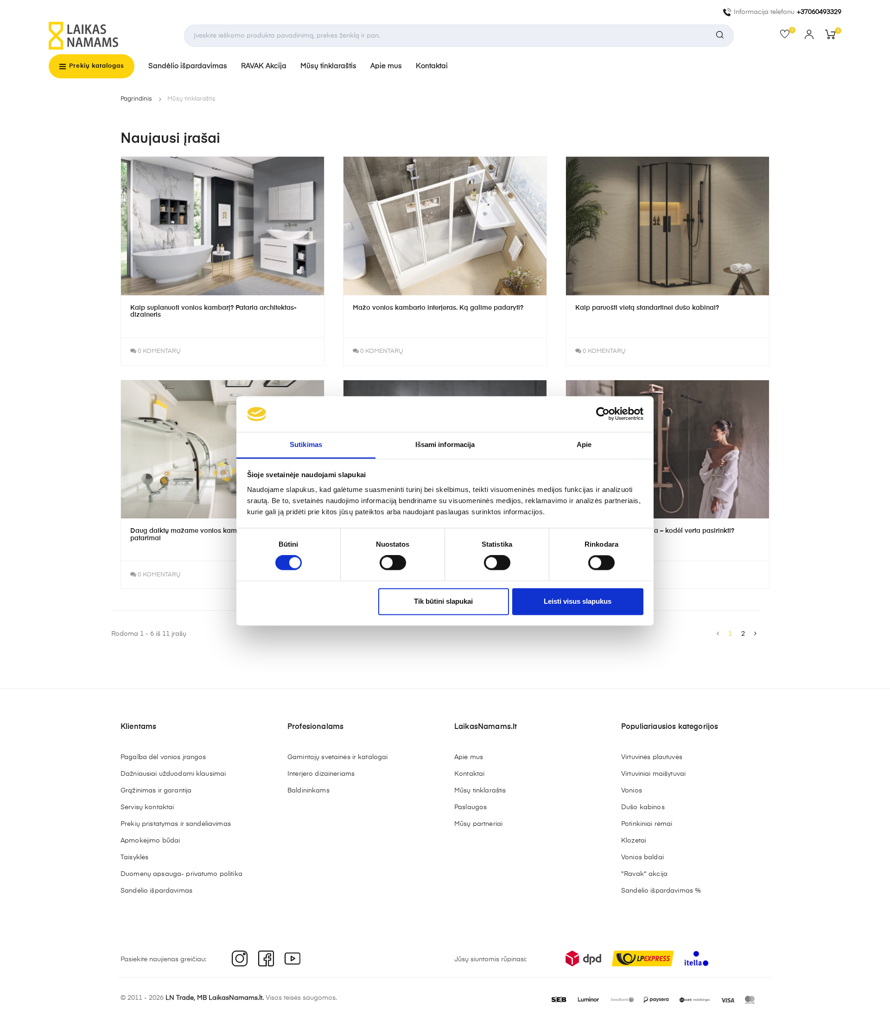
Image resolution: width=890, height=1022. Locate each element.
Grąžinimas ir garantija (156, 790)
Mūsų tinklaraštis (328, 66)
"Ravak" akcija (644, 874)
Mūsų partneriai (478, 824)
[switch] (393, 563)
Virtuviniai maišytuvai (653, 774)
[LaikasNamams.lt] (83, 35)
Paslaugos (470, 807)
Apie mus (386, 66)
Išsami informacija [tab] (445, 444)
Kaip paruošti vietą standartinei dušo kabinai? (647, 308)
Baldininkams (308, 790)
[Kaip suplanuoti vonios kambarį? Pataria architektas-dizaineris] (222, 226)
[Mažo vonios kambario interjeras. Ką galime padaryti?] (445, 226)
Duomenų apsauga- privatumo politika (181, 874)
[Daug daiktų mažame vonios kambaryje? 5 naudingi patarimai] (222, 449)
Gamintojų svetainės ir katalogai (337, 757)
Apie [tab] (584, 444)
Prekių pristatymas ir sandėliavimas (176, 824)
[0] (787, 36)
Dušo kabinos (643, 807)
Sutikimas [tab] (306, 444)
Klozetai (633, 840)
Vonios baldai (642, 857)
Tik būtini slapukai (443, 601)
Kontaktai (432, 66)
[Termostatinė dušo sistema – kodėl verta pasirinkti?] (667, 449)
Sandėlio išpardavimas (187, 66)
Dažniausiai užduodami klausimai (173, 774)
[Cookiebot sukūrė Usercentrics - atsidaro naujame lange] (602, 414)
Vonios (631, 790)
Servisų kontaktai (147, 807)
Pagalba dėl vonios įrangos (163, 757)
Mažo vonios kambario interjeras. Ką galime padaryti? (438, 308)
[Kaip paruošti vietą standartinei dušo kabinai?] (667, 226)
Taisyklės (134, 857)
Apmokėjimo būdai (150, 840)
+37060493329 (819, 12)
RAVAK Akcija (263, 66)
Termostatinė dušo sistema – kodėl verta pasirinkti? (654, 531)
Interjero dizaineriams (321, 774)
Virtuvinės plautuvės (651, 757)
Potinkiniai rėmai (646, 824)
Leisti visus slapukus (577, 601)
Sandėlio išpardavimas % (661, 891)
